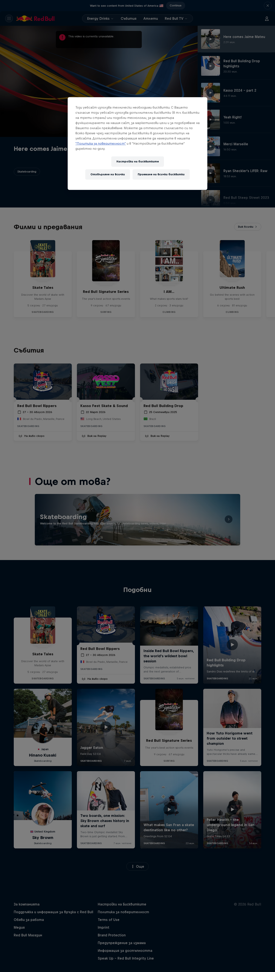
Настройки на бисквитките (137, 161)
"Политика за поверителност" (100, 143)
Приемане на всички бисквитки (161, 174)
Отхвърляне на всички (107, 174)
